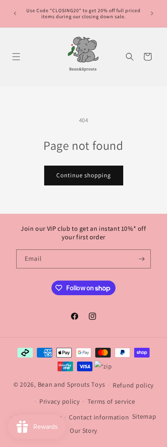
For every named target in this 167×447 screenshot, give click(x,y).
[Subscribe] (141, 258)
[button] (16, 57)
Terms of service (111, 401)
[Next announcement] (152, 13)
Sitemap (144, 416)
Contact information (99, 417)
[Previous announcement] (15, 13)
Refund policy (133, 385)
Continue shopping (83, 175)
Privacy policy (59, 401)
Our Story (83, 430)
